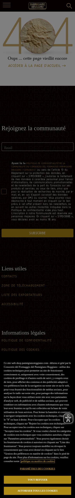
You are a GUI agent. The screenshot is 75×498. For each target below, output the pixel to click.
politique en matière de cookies (37, 461)
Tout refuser (37, 479)
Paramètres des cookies (37, 468)
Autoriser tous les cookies (38, 490)
